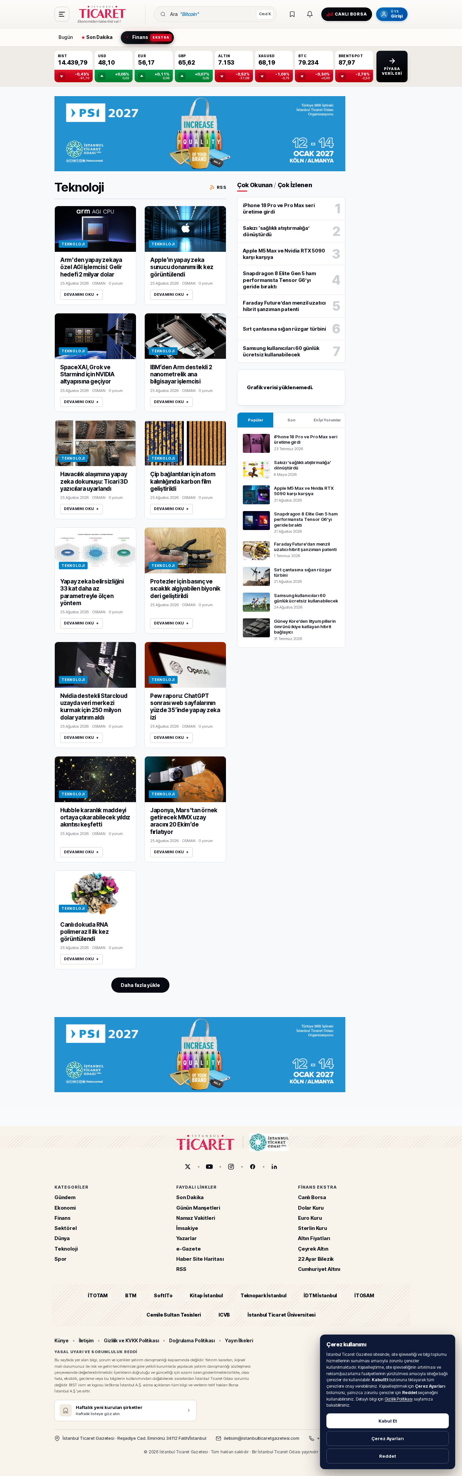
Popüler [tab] (255, 420)
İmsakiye (187, 1228)
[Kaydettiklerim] (292, 14)
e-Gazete (188, 1249)
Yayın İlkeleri (239, 1340)
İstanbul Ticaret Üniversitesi (282, 1315)
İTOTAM (98, 1295)
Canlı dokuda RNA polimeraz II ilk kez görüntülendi (84, 932)
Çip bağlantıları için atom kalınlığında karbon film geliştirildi (182, 481)
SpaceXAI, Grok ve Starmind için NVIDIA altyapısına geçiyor (87, 374)
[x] (187, 1166)
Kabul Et (387, 1421)
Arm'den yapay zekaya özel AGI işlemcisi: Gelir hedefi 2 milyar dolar (91, 267)
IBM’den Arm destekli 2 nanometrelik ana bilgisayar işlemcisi (181, 374)
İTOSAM (364, 1295)
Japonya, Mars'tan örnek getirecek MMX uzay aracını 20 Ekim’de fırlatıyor (183, 821)
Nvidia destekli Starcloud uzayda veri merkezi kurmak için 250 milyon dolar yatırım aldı (94, 706)
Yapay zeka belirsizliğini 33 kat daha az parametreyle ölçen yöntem (92, 592)
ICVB (224, 1315)
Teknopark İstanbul (263, 1295)
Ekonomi (65, 1208)
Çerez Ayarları (387, 1438)
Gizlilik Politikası (399, 1399)
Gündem (64, 1197)
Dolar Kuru (311, 1208)
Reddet (387, 1456)
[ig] (231, 1166)
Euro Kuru (310, 1218)
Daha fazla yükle (140, 985)
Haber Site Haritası (200, 1259)
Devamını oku (81, 294)
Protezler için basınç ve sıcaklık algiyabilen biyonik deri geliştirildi (185, 588)
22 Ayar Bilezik (316, 1259)
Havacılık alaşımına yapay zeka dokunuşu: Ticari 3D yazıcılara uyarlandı (94, 481)
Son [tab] (291, 420)
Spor (60, 1259)
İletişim (86, 1340)
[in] (274, 1166)
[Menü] (61, 14)
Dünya (62, 1238)
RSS (221, 187)
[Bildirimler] (309, 14)
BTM (130, 1295)
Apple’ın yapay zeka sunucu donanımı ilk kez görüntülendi (181, 267)
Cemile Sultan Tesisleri (173, 1315)
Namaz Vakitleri (195, 1218)
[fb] (252, 1166)
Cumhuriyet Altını (319, 1269)
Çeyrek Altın (313, 1249)
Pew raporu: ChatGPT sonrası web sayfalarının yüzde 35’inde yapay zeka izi (185, 706)
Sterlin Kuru (312, 1228)
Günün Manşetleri (198, 1208)
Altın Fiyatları (314, 1238)
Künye (61, 1340)
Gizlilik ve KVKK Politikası (131, 1340)
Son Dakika (190, 1197)
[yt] (209, 1166)
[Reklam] (199, 133)
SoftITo (163, 1295)
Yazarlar (186, 1238)
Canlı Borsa (312, 1197)
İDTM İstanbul (320, 1295)
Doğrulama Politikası (192, 1340)
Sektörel (65, 1228)
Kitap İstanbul (206, 1295)
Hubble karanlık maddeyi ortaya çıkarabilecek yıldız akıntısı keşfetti (95, 817)
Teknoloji (65, 1249)
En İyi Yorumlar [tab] (327, 420)
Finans (62, 1218)
